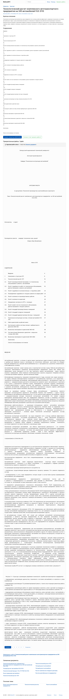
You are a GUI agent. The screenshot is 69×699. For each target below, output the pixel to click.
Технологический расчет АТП (11, 675)
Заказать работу (60, 2)
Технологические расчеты (32, 684)
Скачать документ (31, 144)
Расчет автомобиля (51, 684)
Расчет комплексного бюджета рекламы (46, 670)
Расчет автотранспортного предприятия (10, 685)
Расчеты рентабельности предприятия (46, 673)
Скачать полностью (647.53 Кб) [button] (12, 137)
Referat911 (12, 695)
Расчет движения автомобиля (11, 673)
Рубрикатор (5, 6)
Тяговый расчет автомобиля (43, 666)
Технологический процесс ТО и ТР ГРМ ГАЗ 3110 (16, 671)
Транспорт (12, 6)
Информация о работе (31, 655)
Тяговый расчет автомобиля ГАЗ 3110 (13, 668)
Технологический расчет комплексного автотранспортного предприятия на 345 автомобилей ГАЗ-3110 (17, 665)
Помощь (53, 2)
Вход (48, 2)
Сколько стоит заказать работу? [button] (32, 137)
